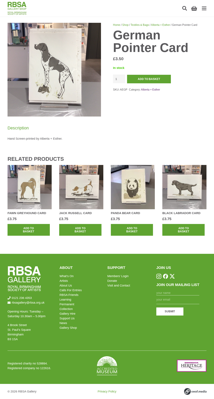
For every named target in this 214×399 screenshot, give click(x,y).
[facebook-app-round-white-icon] (165, 276)
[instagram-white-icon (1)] (158, 276)
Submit (170, 311)
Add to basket (149, 79)
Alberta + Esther (160, 24)
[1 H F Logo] (191, 366)
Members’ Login (118, 276)
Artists (64, 280)
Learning (65, 299)
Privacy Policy (107, 391)
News (63, 323)
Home (116, 24)
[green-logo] (17, 8)
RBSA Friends (69, 295)
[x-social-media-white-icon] (172, 276)
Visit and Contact (118, 285)
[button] (184, 8)
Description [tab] (18, 128)
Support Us (67, 318)
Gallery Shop (68, 327)
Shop (125, 24)
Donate (112, 280)
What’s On (67, 276)
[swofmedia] (195, 391)
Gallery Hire (67, 313)
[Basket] (194, 8)
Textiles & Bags (140, 24)
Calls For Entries (71, 290)
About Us (66, 285)
